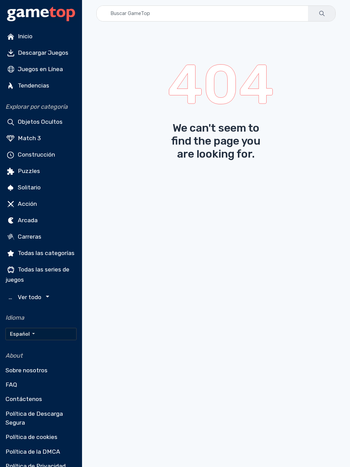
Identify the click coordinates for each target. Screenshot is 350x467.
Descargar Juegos (42, 52)
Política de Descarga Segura (34, 418)
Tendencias (32, 85)
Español (20, 334)
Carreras (28, 236)
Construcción (35, 154)
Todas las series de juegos (37, 274)
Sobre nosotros (26, 370)
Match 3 (28, 138)
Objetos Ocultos (39, 121)
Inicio (24, 36)
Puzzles (28, 171)
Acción (26, 203)
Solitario (28, 187)
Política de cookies (31, 436)
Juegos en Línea (39, 69)
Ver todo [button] (26, 297)
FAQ (11, 384)
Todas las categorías (45, 253)
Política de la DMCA (32, 451)
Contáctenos (23, 399)
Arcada (27, 220)
